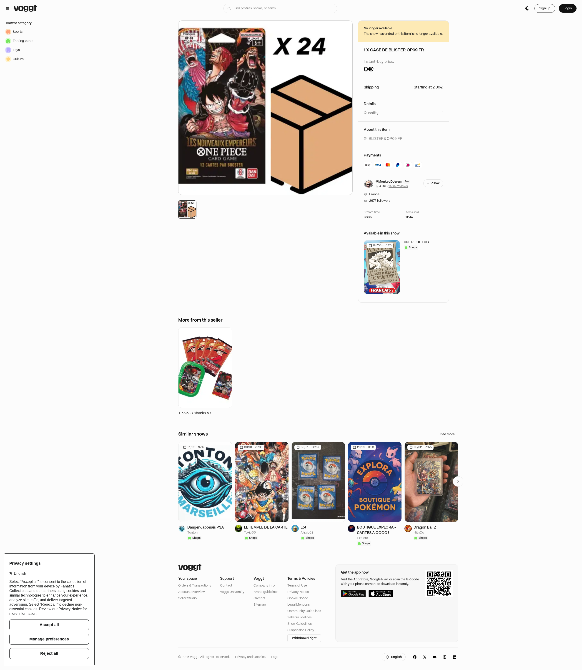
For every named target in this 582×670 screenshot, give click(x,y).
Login (568, 8)
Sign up (544, 8)
